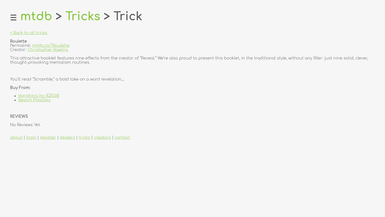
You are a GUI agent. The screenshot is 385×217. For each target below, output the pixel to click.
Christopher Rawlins (48, 50)
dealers (67, 137)
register (48, 137)
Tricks (82, 16)
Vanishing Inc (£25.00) (38, 96)
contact (122, 137)
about (16, 137)
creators (102, 137)
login (31, 137)
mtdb (36, 16)
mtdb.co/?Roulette (51, 45)
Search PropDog (34, 100)
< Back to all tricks (28, 33)
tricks (84, 137)
